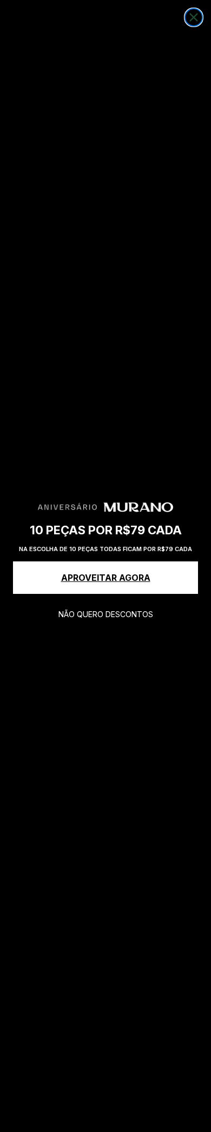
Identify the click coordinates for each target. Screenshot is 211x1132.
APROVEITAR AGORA (105, 577)
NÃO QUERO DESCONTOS (105, 614)
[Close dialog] (193, 17)
